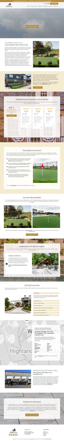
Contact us (49, 383)
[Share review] (29, 126)
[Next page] (37, 132)
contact (44, 435)
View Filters (11, 118)
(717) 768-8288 (47, 3)
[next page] (57, 114)
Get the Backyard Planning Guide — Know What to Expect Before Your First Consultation (32, 1)
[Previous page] (27, 132)
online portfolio (29, 230)
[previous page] (19, 114)
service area (40, 355)
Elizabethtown (37, 348)
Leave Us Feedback (12, 115)
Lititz (36, 352)
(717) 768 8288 (27, 434)
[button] (5, 216)
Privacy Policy (32, 439)
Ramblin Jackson (48, 439)
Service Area (45, 432)
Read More (35, 125)
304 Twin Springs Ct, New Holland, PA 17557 (29, 432)
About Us (45, 431)
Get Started (54, 3)
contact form (44, 83)
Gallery (44, 434)
